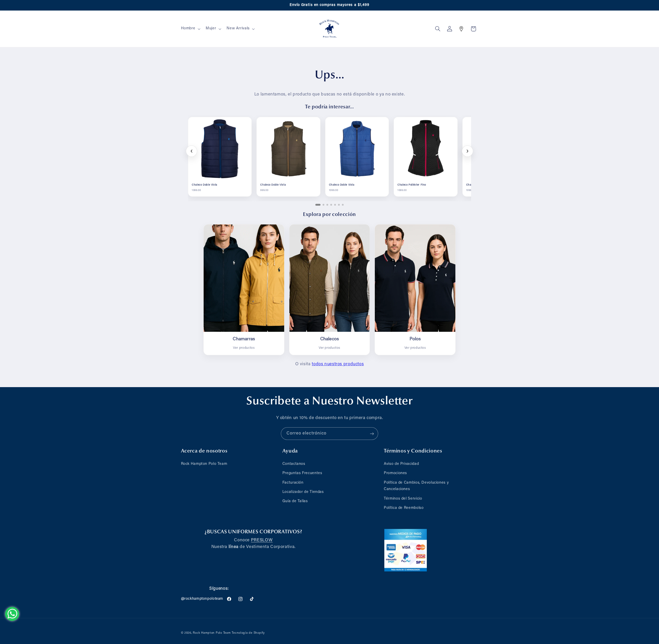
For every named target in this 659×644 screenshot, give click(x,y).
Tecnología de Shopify (248, 633)
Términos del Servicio (403, 499)
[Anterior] (191, 151)
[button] (190, 28)
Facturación (293, 483)
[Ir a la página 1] (317, 205)
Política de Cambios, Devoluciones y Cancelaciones (416, 486)
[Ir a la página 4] (331, 205)
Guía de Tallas (295, 501)
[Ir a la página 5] (335, 205)
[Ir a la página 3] (327, 205)
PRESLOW (262, 540)
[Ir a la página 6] (339, 205)
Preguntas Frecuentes (302, 473)
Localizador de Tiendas (303, 492)
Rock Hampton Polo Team (204, 464)
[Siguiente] (467, 151)
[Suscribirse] (372, 433)
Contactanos (293, 464)
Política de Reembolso (403, 508)
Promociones (395, 473)
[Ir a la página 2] (323, 205)
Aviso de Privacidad (401, 464)
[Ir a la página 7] (343, 205)
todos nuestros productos (338, 364)
